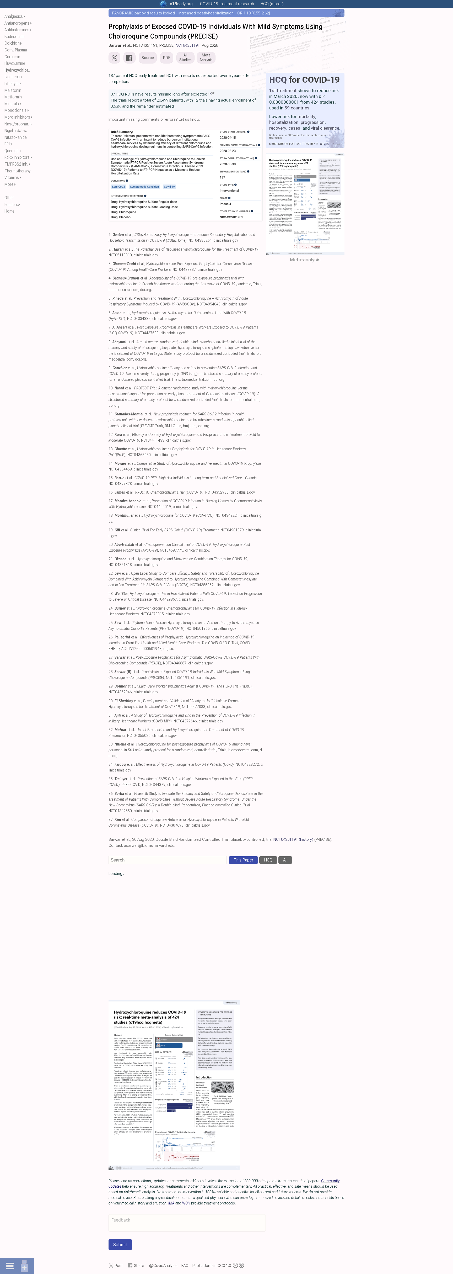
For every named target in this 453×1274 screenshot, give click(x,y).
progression (313, 122)
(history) (306, 839)
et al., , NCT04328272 (187, 764)
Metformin (13, 96)
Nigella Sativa (15, 130)
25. (111, 623)
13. (111, 449)
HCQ (278, 80)
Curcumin (12, 56)
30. (111, 701)
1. (110, 234)
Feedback (12, 204)
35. (111, 779)
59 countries (296, 107)
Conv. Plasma (15, 49)
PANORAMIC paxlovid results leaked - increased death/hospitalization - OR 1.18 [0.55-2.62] (191, 13)
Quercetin (12, 150)
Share (139, 1265)
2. (110, 249)
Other (9, 197)
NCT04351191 (188, 45)
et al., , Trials (184, 348)
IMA (171, 1203)
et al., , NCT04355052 (184, 579)
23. (111, 593)
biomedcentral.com (123, 290)
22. (111, 573)
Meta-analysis (305, 259)
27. (111, 657)
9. (110, 368)
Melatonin (12, 90)
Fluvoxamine (14, 63)
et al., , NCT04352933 (172, 492)
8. (110, 342)
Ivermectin (13, 76)
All (285, 860)
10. (111, 388)
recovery (277, 128)
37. (111, 819)
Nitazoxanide (15, 137)
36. (111, 793)
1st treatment (282, 90)
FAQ (184, 1265)
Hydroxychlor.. (17, 70)
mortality (306, 116)
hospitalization (283, 122)
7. (110, 327)
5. (110, 298)
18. (111, 515)
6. (110, 313)
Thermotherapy (17, 170)
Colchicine (13, 43)
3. (110, 264)
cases (294, 128)
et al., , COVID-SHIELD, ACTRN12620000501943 (182, 643)
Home (9, 211)
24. (111, 608)
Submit (120, 1244)
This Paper (243, 860)
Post (119, 1265)
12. (111, 434)
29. (111, 686)
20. (111, 544)
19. (111, 530)
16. (111, 492)
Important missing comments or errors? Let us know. (154, 119)
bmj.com (189, 426)
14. (111, 463)
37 (212, 93)
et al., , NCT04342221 (177, 515)
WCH (186, 1203)
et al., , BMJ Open (181, 420)
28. (111, 672)
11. (111, 414)
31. (111, 715)
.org (181, 3)
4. (110, 278)
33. (111, 744)
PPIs (8, 143)
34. (111, 764)
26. (111, 637)
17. (111, 501)
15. (111, 478)
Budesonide (14, 36)
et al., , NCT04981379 (179, 530)
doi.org (145, 290)
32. (111, 730)
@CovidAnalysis (163, 1265)
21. (111, 559)
